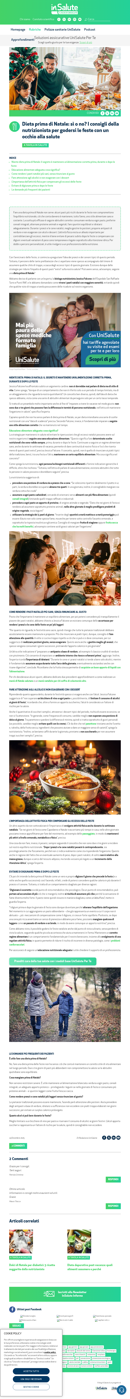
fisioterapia (111, 1351)
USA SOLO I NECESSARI (31, 1379)
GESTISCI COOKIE (31, 1387)
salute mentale (74, 1362)
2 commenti (18, 1146)
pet (77, 1358)
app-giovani (84, 1347)
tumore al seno (73, 1366)
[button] (121, 1390)
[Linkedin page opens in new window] (69, 19)
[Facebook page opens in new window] (59, 19)
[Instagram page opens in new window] (74, 19)
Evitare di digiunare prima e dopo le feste (32, 186)
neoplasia (100, 1355)
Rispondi (113, 1179)
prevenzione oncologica (101, 1358)
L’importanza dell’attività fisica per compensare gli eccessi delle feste (46, 182)
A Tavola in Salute (35, 145)
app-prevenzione (97, 1347)
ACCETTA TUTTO (31, 1371)
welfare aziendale (101, 1366)
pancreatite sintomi (66, 1358)
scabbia (85, 1362)
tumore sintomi (87, 1366)
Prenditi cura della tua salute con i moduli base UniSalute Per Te (52, 961)
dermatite (71, 1351)
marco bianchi (80, 1355)
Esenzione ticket (98, 1351)
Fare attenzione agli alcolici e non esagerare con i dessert (40, 178)
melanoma (91, 1355)
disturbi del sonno (83, 1351)
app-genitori (73, 1347)
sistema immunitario (97, 1362)
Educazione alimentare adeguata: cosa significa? (36, 170)
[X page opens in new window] (64, 19)
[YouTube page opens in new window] (79, 19)
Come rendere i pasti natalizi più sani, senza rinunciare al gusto (43, 174)
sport (109, 1362)
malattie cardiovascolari (64, 1355)
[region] (31, 1362)
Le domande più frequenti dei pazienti (31, 190)
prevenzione (85, 1358)
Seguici (16, 1326)
